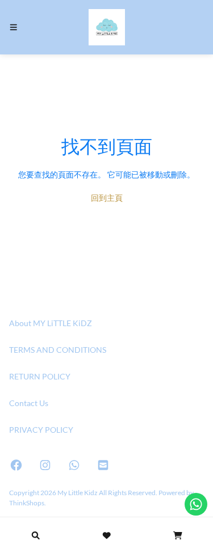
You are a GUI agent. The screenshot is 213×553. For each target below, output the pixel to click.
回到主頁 (107, 197)
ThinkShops (26, 502)
